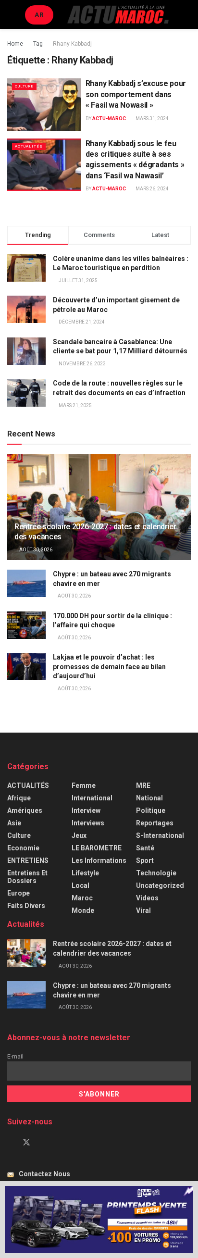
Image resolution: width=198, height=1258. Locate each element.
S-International (160, 835)
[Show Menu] (11, 14)
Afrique (19, 798)
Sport (145, 860)
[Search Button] (187, 14)
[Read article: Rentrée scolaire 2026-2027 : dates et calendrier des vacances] (26, 953)
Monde (83, 910)
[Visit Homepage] (118, 14)
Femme (84, 785)
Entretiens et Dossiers (27, 876)
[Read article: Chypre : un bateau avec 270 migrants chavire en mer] (26, 583)
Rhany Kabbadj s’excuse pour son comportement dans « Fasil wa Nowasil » (136, 94)
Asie (14, 823)
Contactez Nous (44, 1174)
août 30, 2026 (35, 549)
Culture (24, 86)
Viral (143, 910)
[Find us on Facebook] (10, 1142)
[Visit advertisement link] (99, 1219)
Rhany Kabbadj (72, 43)
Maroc (82, 898)
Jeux (79, 835)
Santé (145, 848)
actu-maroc (109, 118)
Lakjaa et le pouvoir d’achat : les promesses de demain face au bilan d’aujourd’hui (109, 666)
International (92, 798)
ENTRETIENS (28, 860)
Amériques (24, 810)
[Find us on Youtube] (43, 1142)
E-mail (15, 1056)
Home (15, 43)
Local (80, 885)
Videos (147, 898)
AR (39, 14)
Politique (150, 810)
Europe (18, 893)
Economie (23, 848)
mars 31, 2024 (152, 118)
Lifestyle (85, 873)
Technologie (156, 873)
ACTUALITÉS (29, 146)
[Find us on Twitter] (26, 1142)
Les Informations (99, 860)
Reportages (154, 823)
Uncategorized (160, 885)
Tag (38, 43)
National (149, 798)
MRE (143, 785)
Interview (86, 810)
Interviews (88, 823)
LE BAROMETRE (97, 848)
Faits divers (26, 905)
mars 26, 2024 (152, 188)
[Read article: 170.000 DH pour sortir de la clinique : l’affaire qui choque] (26, 625)
